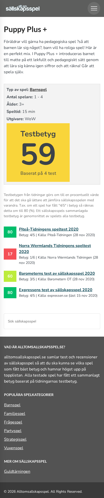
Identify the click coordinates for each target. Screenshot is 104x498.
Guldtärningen (17, 471)
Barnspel (38, 89)
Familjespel (14, 413)
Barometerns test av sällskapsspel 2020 (57, 273)
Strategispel (15, 439)
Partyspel (12, 431)
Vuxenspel (13, 448)
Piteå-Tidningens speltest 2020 (49, 229)
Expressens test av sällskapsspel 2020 (55, 290)
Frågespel (13, 422)
